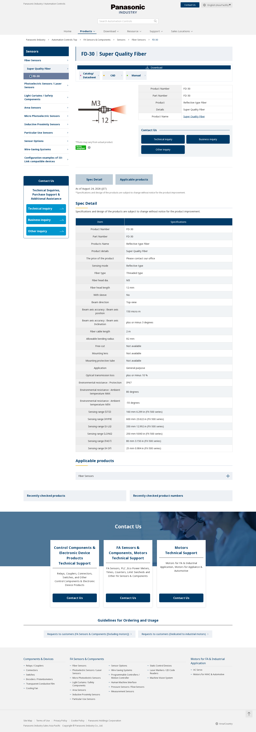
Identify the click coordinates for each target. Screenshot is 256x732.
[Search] (155, 21)
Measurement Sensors (122, 691)
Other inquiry (163, 149)
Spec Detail (94, 179)
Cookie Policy (77, 721)
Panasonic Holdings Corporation (104, 721)
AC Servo (197, 669)
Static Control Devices (161, 665)
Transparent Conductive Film (40, 683)
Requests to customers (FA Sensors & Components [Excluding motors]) (88, 634)
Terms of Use (43, 721)
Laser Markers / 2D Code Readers (162, 672)
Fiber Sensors (139, 39)
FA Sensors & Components (97, 39)
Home (67, 31)
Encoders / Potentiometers (39, 679)
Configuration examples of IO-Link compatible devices (43, 159)
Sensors (121, 39)
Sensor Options (34, 141)
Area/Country (225, 723)
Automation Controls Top (64, 39)
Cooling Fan (32, 688)
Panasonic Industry (35, 39)
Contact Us (190, 4)
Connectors (32, 670)
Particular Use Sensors (38, 132)
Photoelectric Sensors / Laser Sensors (42, 85)
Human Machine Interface (124, 682)
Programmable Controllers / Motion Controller (125, 676)
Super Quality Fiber (194, 116)
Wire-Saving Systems (37, 149)
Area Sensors (32, 107)
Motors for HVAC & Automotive (208, 674)
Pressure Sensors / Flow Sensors (127, 686)
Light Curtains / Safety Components (38, 97)
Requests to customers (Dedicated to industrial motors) (174, 634)
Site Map (28, 721)
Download (109, 31)
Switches (30, 674)
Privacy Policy (60, 721)
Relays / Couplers (35, 665)
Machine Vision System (161, 677)
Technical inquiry (163, 139)
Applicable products (134, 179)
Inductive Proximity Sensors (42, 124)
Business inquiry (208, 139)
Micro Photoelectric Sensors (42, 116)
